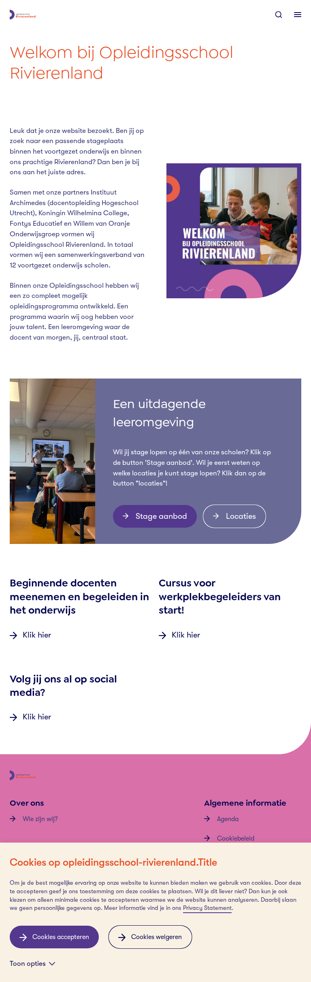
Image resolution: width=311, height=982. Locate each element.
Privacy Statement (207, 908)
